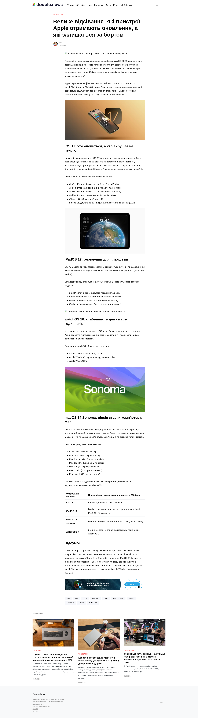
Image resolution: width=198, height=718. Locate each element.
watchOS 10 (70, 603)
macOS (106, 598)
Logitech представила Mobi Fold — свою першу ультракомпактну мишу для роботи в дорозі (98, 660)
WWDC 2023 (93, 603)
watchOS (131, 598)
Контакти (35, 711)
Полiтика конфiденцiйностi (41, 706)
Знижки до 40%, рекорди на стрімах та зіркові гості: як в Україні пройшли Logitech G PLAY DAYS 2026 (144, 658)
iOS (76, 598)
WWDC (81, 603)
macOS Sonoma (118, 598)
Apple (68, 598)
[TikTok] (160, 5)
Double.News (39, 694)
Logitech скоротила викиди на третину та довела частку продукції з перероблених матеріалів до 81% (53, 657)
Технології (58, 14)
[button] (164, 5)
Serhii (60, 43)
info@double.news (38, 704)
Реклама (35, 709)
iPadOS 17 (95, 598)
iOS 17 (85, 598)
